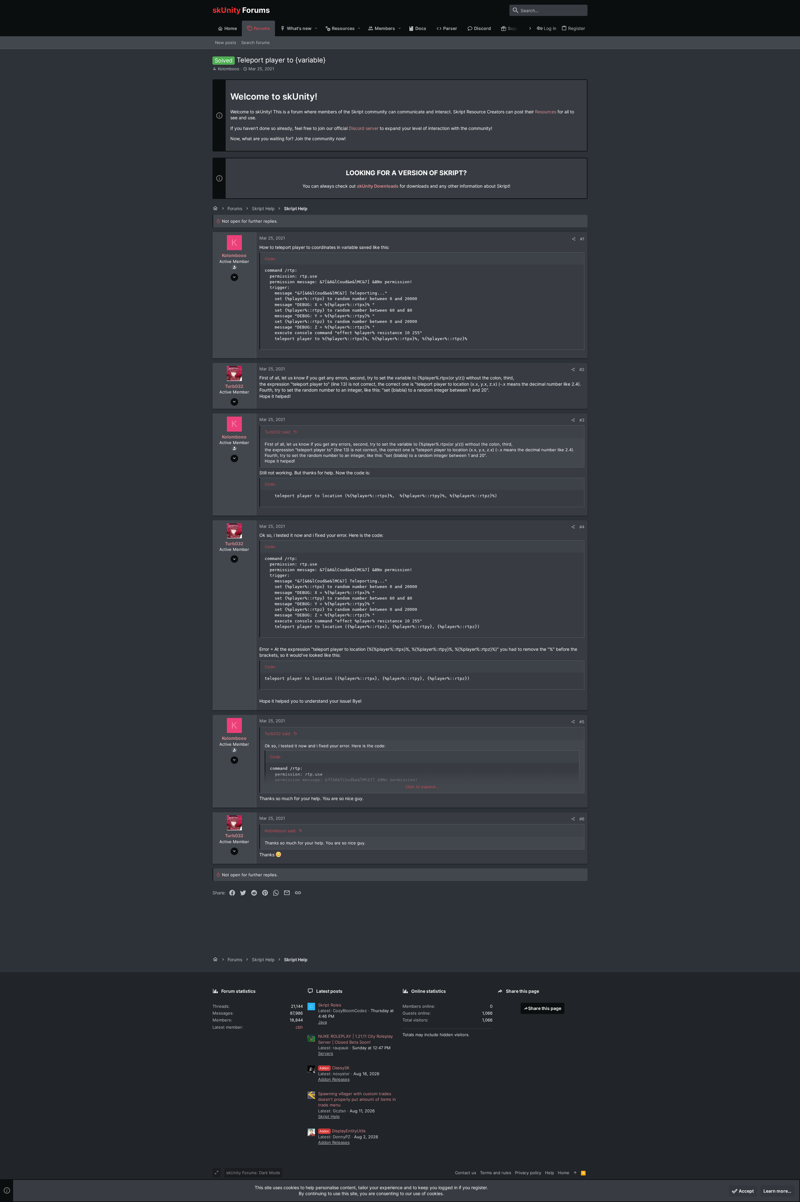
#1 (582, 238)
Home (563, 1172)
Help (549, 1172)
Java (322, 1022)
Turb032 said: (278, 431)
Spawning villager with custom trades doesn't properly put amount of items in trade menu (357, 1099)
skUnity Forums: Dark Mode (253, 1172)
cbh (299, 1027)
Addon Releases (334, 1079)
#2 (581, 369)
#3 (581, 420)
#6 (581, 818)
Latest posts (329, 991)
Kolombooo (228, 68)
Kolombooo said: (281, 830)
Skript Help (329, 1116)
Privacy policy (528, 1172)
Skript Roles (329, 1004)
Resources (545, 111)
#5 (581, 721)
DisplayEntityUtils (342, 1130)
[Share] (573, 239)
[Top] (575, 1172)
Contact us (465, 1172)
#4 (581, 526)
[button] (316, 28)
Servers (325, 1053)
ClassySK (334, 1067)
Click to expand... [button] (422, 786)
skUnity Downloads (377, 186)
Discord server (363, 128)
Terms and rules (495, 1172)
